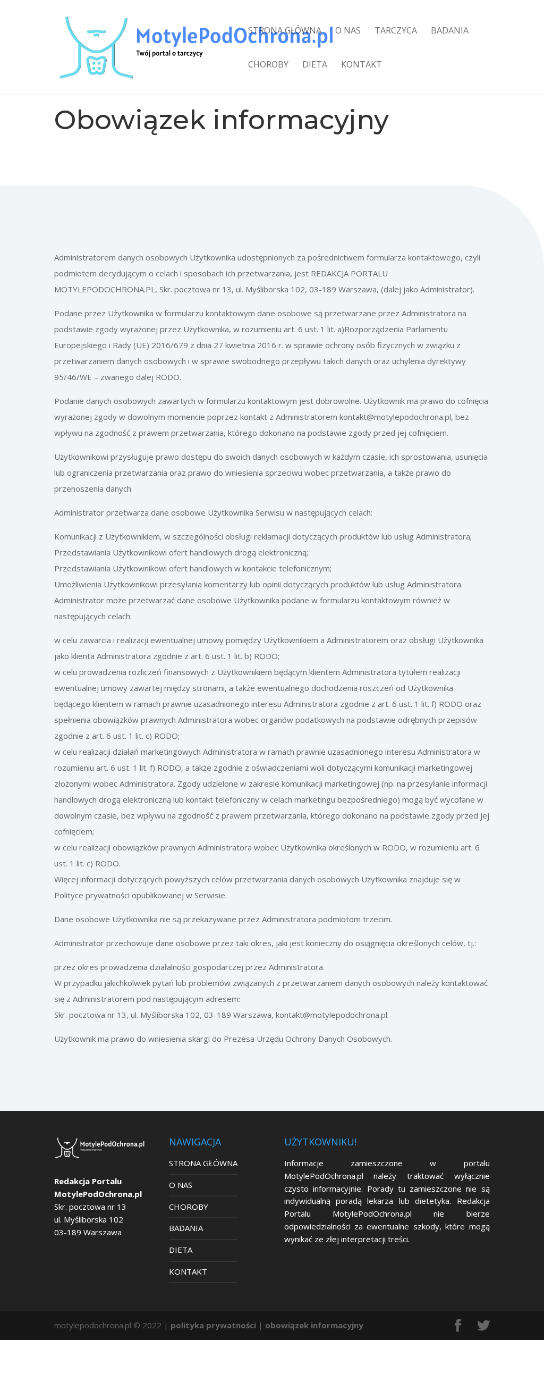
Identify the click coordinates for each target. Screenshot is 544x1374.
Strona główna (284, 31)
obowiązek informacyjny (314, 1325)
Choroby (268, 65)
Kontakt (361, 65)
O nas (348, 31)
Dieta (314, 65)
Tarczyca (396, 31)
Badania (450, 31)
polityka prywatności (213, 1325)
